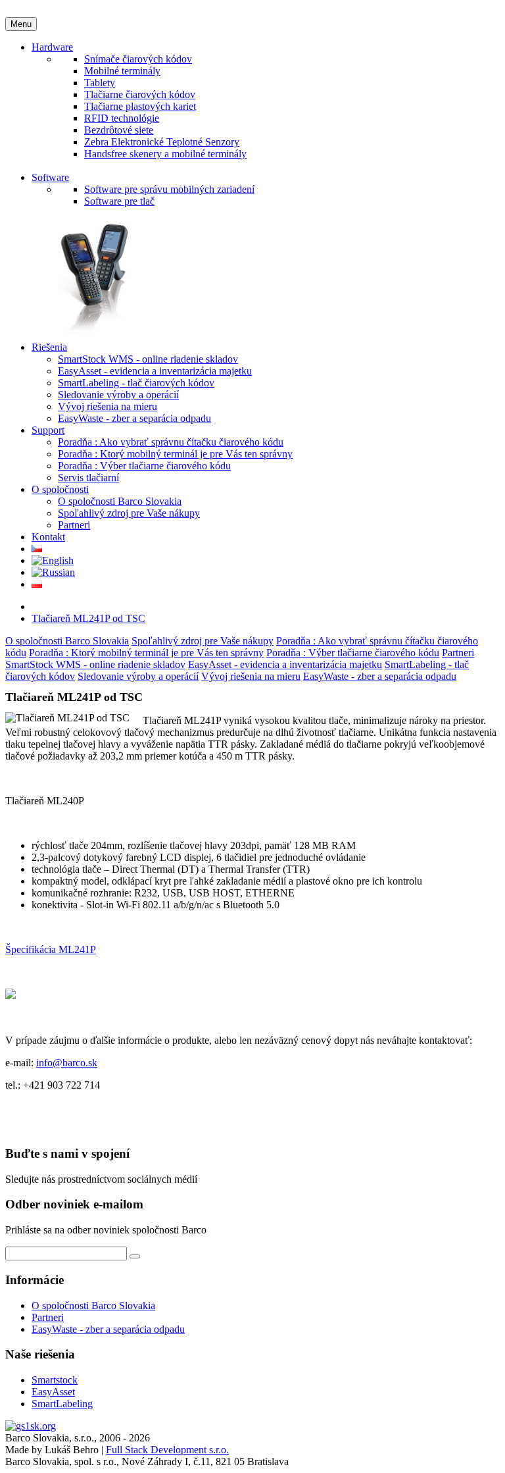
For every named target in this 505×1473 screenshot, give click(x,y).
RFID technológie (121, 118)
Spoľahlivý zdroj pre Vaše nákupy (129, 513)
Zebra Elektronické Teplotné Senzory (161, 141)
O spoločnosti (60, 489)
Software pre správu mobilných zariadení (169, 189)
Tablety (99, 82)
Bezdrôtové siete (118, 130)
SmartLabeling (62, 1403)
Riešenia (49, 347)
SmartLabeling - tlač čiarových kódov (136, 382)
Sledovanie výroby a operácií (118, 394)
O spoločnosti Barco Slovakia (119, 501)
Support (48, 430)
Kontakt (48, 536)
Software (50, 177)
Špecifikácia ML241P (50, 949)
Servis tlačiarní (88, 477)
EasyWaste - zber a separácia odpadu (134, 418)
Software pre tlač (119, 201)
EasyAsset (53, 1391)
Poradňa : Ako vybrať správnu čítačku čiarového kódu (170, 442)
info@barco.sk (66, 1062)
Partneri (74, 524)
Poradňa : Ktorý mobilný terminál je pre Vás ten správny (175, 453)
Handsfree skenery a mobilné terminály (165, 153)
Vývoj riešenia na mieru (107, 406)
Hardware (52, 47)
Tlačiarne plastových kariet (140, 106)
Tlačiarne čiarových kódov (139, 94)
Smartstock (55, 1379)
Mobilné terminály (122, 70)
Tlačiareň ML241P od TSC (88, 618)
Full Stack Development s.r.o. (167, 1449)
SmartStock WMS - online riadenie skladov (148, 359)
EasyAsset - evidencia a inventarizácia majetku (155, 370)
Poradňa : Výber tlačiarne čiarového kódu (144, 465)
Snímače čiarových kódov (138, 59)
